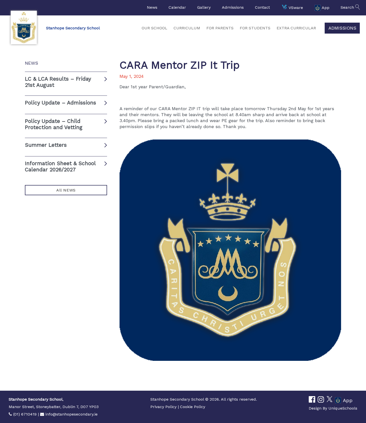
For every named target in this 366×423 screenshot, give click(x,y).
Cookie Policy (192, 406)
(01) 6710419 (25, 414)
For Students (255, 28)
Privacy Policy (163, 406)
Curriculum (187, 28)
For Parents (220, 28)
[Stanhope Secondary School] (23, 27)
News (152, 7)
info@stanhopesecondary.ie (71, 414)
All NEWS (66, 190)
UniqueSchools (342, 408)
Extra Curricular (296, 28)
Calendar (177, 7)
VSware (296, 7)
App (325, 7)
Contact (262, 7)
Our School (154, 28)
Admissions (233, 7)
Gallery (204, 7)
